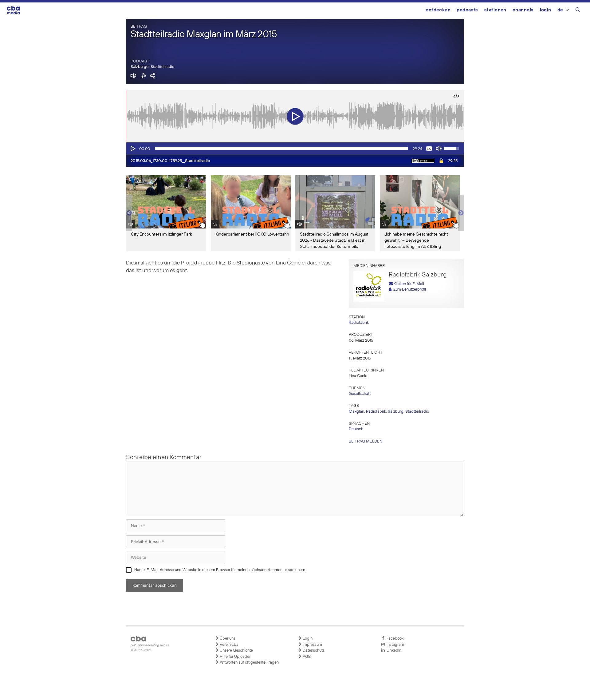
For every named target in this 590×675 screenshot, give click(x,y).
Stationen (495, 10)
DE (560, 10)
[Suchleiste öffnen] (578, 10)
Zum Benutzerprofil (408, 290)
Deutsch (356, 429)
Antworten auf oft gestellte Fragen (249, 663)
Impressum (312, 645)
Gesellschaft (360, 394)
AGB (306, 657)
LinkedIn (393, 651)
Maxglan (356, 412)
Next (461, 213)
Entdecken (438, 10)
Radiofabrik (359, 323)
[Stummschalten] (439, 148)
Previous (129, 213)
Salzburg (395, 412)
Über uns (227, 639)
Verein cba (228, 645)
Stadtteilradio (417, 412)
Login (545, 10)
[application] (295, 148)
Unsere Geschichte (236, 651)
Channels (523, 10)
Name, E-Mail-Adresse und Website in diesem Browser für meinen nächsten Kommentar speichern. (220, 570)
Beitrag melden (365, 441)
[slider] (281, 148)
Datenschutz (313, 651)
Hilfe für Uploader (234, 657)
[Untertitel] (429, 148)
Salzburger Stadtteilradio (152, 67)
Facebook (394, 639)
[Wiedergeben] (132, 148)
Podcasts (467, 10)
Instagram (394, 645)
